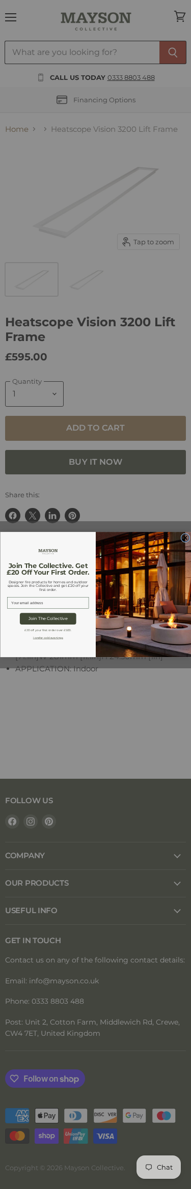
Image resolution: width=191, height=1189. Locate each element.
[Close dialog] (185, 538)
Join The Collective (47, 618)
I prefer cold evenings (48, 637)
